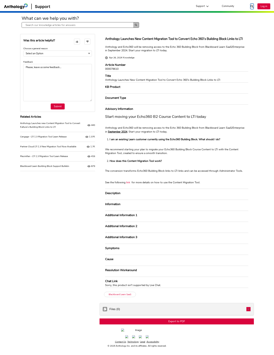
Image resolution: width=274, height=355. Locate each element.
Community (228, 6)
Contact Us (120, 341)
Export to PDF (176, 321)
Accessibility (153, 341)
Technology (133, 341)
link (128, 182)
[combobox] (77, 25)
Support (200, 6)
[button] (248, 309)
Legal (142, 341)
